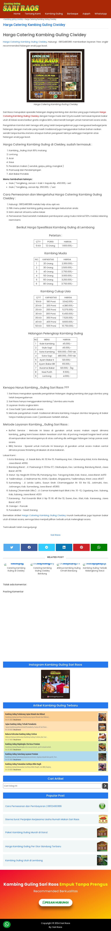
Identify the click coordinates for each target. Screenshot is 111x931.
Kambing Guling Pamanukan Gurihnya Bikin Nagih (23, 764)
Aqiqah (86, 13)
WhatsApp (101, 13)
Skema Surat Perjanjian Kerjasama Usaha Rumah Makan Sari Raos (42, 819)
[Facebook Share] (29, 547)
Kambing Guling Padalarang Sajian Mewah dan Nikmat (25, 714)
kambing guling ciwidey (13, 19)
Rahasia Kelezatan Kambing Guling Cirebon (21, 734)
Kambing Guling (54, 13)
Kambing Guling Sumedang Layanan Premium (21, 754)
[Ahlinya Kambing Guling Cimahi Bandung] (69, 564)
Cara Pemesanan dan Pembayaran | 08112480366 (33, 806)
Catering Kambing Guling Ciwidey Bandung (42, 571)
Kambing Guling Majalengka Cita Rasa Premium (22, 744)
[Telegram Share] (46, 547)
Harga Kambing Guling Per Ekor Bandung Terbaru (33, 846)
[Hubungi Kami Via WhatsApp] (7, 924)
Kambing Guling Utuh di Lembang (24, 860)
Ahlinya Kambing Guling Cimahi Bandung (69, 569)
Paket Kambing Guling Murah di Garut (26, 832)
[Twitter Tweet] (12, 547)
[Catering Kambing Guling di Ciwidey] (16, 564)
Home (17, 13)
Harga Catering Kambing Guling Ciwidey (34, 25)
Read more (17, 720)
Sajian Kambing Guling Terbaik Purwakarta (20, 724)
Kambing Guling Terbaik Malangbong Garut (95, 569)
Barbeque (72, 13)
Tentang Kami (33, 13)
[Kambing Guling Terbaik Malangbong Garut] (95, 564)
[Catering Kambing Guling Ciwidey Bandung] (42, 564)
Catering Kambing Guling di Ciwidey (16, 569)
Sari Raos (55, 534)
